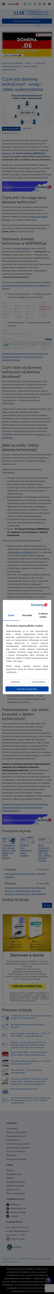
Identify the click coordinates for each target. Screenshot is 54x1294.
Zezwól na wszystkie (27, 689)
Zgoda (11, 615)
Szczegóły (27, 615)
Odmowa (15, 681)
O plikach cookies (43, 615)
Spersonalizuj (38, 681)
